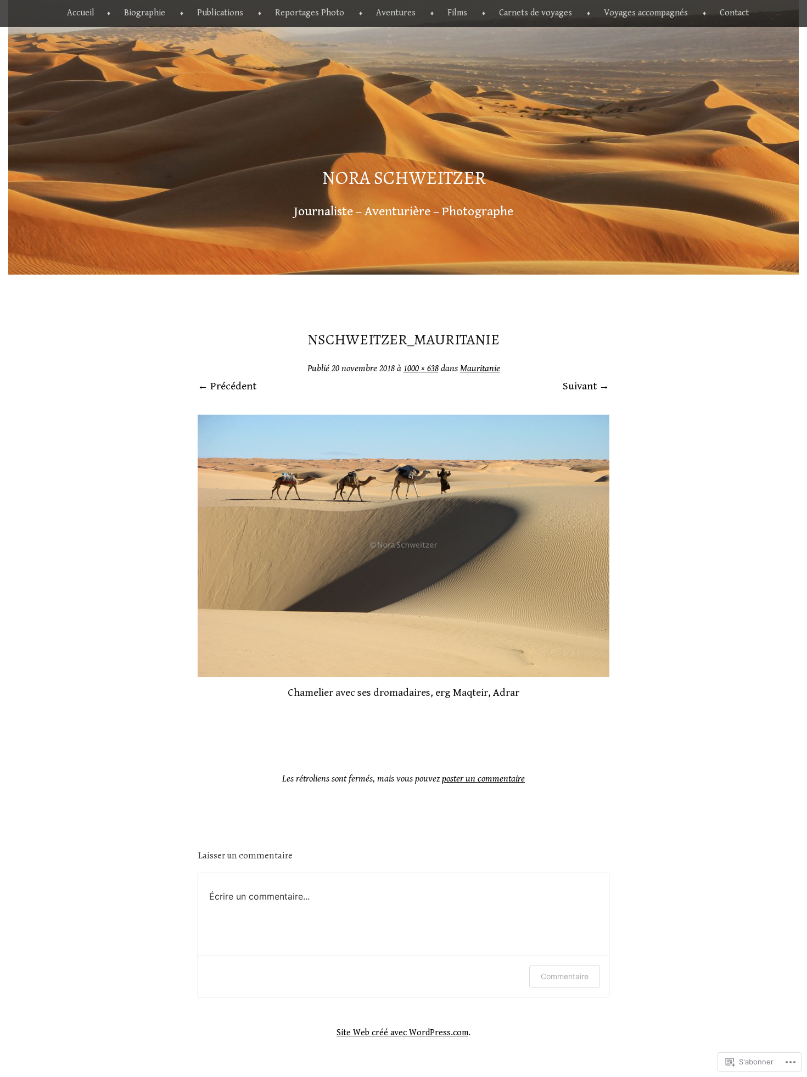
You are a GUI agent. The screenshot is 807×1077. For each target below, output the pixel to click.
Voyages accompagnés (646, 13)
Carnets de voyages (535, 13)
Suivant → (586, 386)
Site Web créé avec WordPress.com (402, 1033)
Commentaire (565, 976)
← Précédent (227, 386)
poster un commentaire (483, 778)
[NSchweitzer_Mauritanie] (403, 674)
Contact (734, 13)
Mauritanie (480, 368)
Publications (220, 13)
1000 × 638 (421, 368)
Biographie (144, 13)
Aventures (396, 13)
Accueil (80, 13)
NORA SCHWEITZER (404, 178)
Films (457, 13)
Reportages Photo (309, 13)
